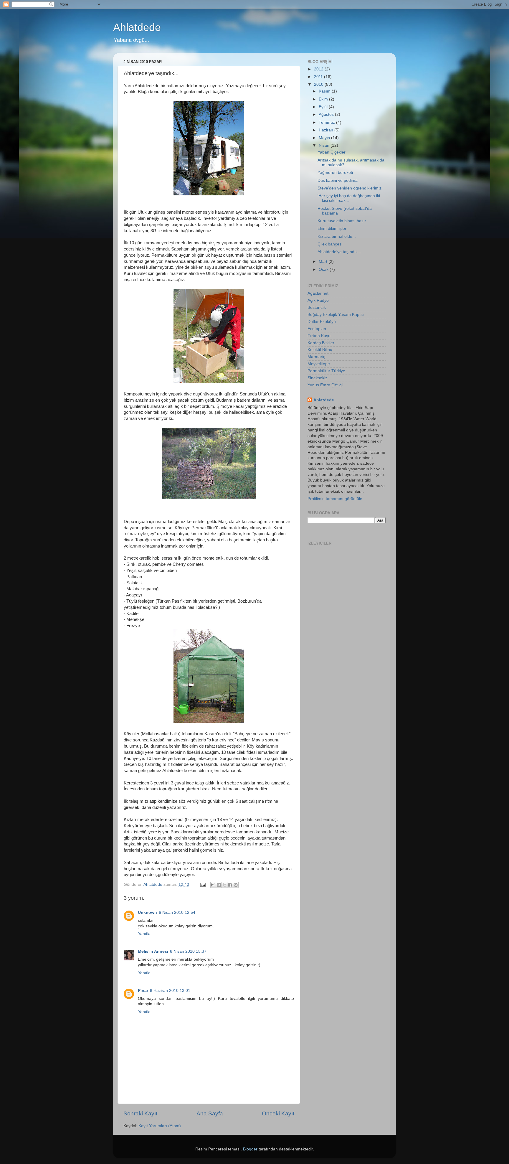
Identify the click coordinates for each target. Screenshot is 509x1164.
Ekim (324, 99)
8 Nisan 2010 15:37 (188, 951)
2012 (319, 69)
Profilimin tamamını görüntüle (335, 499)
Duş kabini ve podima (338, 180)
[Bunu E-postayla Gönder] (213, 885)
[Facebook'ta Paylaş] (230, 885)
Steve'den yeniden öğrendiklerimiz (349, 188)
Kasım (325, 91)
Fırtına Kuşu (319, 336)
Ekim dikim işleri (332, 228)
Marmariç (316, 357)
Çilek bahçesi (330, 244)
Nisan (324, 145)
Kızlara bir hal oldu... (337, 236)
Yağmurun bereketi (335, 172)
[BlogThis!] (219, 885)
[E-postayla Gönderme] (202, 884)
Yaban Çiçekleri (332, 152)
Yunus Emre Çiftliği (325, 385)
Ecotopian (317, 329)
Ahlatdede (137, 27)
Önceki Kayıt (278, 1113)
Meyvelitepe (319, 364)
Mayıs (325, 138)
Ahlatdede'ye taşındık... (339, 252)
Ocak (324, 269)
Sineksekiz (317, 378)
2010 (319, 84)
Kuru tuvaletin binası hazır (342, 221)
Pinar (143, 990)
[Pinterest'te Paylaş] (236, 885)
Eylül (324, 107)
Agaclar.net (318, 293)
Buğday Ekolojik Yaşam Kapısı (336, 314)
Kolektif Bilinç (320, 349)
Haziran (326, 130)
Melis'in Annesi (153, 951)
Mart (323, 261)
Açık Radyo (318, 300)
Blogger (250, 1149)
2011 (319, 77)
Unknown (147, 912)
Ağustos (327, 114)
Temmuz (327, 122)
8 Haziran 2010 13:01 (170, 990)
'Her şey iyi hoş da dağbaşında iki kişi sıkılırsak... (349, 198)
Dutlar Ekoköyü (322, 321)
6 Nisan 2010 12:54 (177, 912)
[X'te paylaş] (224, 885)
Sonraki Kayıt (140, 1113)
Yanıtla (144, 933)
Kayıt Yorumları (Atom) (159, 1126)
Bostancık (317, 307)
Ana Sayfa (209, 1113)
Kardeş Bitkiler (321, 343)
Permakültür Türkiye (326, 371)
